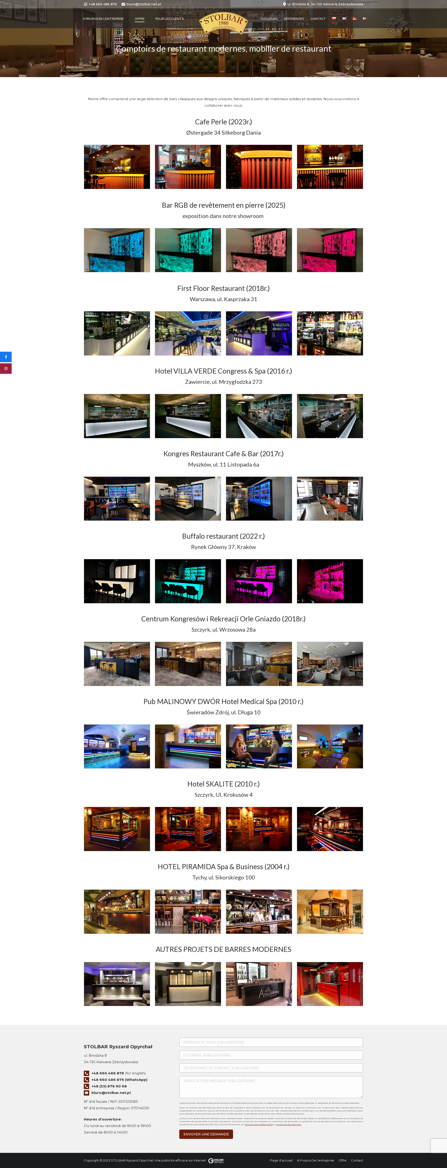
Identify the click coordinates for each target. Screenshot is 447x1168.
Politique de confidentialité (259, 1124)
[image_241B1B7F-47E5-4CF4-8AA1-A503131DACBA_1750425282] (117, 250)
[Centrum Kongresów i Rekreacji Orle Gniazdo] (117, 664)
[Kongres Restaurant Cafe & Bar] (117, 499)
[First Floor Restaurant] (117, 333)
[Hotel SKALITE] (117, 829)
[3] (259, 167)
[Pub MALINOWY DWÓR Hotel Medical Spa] (117, 747)
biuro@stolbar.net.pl (143, 4)
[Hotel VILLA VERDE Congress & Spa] (117, 416)
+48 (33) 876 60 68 (109, 1086)
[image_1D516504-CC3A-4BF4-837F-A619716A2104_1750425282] (330, 250)
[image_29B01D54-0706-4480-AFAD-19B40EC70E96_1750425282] (188, 250)
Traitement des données (288, 1124)
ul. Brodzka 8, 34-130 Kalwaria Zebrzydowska (325, 4)
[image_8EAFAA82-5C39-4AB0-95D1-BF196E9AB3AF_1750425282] (259, 250)
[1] (188, 167)
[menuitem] (103, 18)
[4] (330, 167)
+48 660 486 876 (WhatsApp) (119, 1079)
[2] (117, 167)
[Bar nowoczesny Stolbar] (117, 984)
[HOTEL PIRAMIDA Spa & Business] (117, 912)
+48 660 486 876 (103, 4)
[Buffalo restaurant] (117, 581)
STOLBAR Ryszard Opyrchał (132, 1160)
